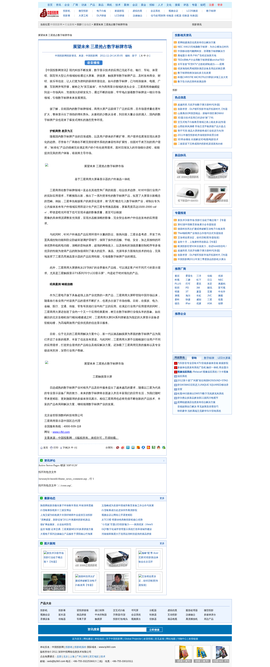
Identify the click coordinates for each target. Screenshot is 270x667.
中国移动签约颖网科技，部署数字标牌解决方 (201, 51)
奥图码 (221, 283)
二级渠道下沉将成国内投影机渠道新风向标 (200, 143)
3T (187, 291)
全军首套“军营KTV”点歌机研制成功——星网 (201, 64)
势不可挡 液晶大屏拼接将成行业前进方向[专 (201, 130)
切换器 (153, 619)
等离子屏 (81, 619)
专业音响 (191, 363)
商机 (109, 4)
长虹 (198, 295)
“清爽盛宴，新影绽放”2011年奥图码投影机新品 (65, 519)
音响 (194, 357)
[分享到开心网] (148, 448)
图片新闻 (49, 543)
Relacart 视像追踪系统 (205, 371)
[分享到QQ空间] (133, 448)
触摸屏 (98, 619)
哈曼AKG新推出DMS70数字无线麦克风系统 (200, 393)
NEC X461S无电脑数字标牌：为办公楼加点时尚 (203, 46)
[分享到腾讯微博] (127, 448)
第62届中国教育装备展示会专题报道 (197, 224)
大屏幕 (95, 179)
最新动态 (49, 498)
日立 (209, 279)
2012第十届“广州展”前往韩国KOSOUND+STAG (202, 380)
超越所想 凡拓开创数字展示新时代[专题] (199, 104)
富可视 (221, 287)
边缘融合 (137, 15)
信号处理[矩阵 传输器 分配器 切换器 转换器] (174, 15)
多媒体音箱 (212, 363)
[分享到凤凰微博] (117, 448)
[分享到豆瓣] (153, 448)
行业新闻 (69, 24)
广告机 (202, 367)
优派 (220, 275)
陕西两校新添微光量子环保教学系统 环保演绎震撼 (66, 505)
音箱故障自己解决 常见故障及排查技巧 (197, 406)
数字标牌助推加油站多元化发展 (194, 72)
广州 (78, 656)
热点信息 (180, 97)
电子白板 (101, 10)
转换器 (153, 614)
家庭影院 (119, 10)
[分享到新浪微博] (122, 448)
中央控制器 (101, 614)
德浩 (177, 303)
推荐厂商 (180, 268)
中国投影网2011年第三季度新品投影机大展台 (202, 259)
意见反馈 (159, 638)
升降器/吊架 (119, 614)
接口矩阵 (99, 610)
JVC (209, 295)
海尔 (188, 295)
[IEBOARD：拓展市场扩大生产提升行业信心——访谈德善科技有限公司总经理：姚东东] (117, 592)
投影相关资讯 (183, 35)
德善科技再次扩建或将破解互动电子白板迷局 (201, 228)
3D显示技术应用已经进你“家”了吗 (195, 117)
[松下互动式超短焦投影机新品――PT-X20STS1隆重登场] (187, 203)
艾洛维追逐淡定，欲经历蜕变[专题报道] (198, 237)
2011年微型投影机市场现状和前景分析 (198, 135)
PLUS (178, 283)
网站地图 (171, 638)
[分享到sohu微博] (138, 448)
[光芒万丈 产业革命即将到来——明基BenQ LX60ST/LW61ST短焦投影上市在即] (117, 568)
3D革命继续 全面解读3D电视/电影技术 (198, 139)
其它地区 (94, 656)
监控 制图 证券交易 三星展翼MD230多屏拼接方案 (66, 529)
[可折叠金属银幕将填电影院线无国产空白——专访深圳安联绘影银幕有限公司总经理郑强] (54, 592)
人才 (160, 4)
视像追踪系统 (184, 371)
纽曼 (220, 299)
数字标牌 (211, 10)
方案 (91, 333)
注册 (211, 4)
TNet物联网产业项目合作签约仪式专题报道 (200, 233)
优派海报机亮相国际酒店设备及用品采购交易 (201, 68)
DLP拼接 (101, 15)
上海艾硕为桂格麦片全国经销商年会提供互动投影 (66, 515)
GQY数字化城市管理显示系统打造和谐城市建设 (127, 529)
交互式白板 (119, 610)
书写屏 (134, 610)
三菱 (188, 279)
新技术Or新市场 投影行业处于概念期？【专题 (202, 220)
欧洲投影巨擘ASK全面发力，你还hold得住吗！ (203, 246)
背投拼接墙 (83, 610)
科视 (177, 279)
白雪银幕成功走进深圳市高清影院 (119, 510)
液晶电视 (172, 619)
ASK (209, 303)
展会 (143, 4)
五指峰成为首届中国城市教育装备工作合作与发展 (128, 505)
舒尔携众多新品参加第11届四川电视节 (197, 397)
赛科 (177, 299)
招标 (152, 4)
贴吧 (203, 4)
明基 (177, 291)
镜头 (125, 619)
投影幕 (66, 15)
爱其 (198, 283)
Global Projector (133, 638)
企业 (67, 4)
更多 (162, 498)
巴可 (188, 283)
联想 (177, 287)
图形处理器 (192, 610)
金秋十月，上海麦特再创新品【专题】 (198, 241)
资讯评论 (49, 460)
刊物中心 (182, 638)
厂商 (75, 4)
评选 (186, 4)
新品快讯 (180, 155)
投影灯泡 (118, 619)
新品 (101, 4)
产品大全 (45, 603)
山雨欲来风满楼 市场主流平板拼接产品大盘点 (202, 126)
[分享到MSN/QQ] (158, 448)
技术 (118, 4)
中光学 (221, 291)
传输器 (62, 619)
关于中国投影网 (114, 638)
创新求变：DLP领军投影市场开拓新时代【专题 (203, 109)
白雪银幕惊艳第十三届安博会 (55, 510)
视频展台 (136, 619)
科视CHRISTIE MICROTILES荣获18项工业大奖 (203, 77)
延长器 (62, 614)
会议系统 (155, 10)
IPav (188, 303)
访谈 (84, 4)
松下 (198, 279)
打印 (56, 447)
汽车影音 (182, 363)
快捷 (188, 299)
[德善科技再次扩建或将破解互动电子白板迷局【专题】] (86, 589)
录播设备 (45, 619)
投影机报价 (80, 647)
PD (187, 287)
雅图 (220, 295)
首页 (50, 4)
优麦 (198, 303)
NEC (220, 279)
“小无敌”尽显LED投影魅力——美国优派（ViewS (127, 524)
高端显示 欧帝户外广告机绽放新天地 (197, 55)
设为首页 (77, 638)
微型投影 (83, 10)
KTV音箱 (201, 363)
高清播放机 (192, 619)
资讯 (58, 4)
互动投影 (172, 614)
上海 (72, 656)
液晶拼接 (81, 614)
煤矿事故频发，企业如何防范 (55, 524)
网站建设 (88, 638)
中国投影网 (56, 24)
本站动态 (99, 638)
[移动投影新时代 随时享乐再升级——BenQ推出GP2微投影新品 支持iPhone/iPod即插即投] (217, 203)
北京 (65, 656)
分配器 (153, 610)
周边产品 (208, 619)
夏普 (198, 291)
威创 (198, 299)
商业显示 (223, 367)
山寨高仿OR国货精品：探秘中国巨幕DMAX (201, 113)
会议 (135, 4)
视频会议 (173, 10)
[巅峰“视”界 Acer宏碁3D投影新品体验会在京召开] (149, 566)
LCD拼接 (119, 15)
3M (198, 287)
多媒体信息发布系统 (188, 367)
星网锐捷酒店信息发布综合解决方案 (197, 42)
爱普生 (189, 275)
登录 (220, 4)
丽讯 (209, 287)
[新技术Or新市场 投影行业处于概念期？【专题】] (54, 566)
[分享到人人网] (143, 448)
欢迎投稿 (148, 638)
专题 (194, 4)
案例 (126, 4)
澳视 (177, 295)
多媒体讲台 (210, 614)
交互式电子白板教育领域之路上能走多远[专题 (202, 122)
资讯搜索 (94, 629)
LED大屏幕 (224, 357)
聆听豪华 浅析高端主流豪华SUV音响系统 (199, 411)
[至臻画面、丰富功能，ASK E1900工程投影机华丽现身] (86, 568)
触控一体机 (212, 367)
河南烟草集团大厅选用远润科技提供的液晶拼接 (126, 534)
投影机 (66, 10)
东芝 (209, 283)
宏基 (209, 291)
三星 (209, 299)
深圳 (85, 656)
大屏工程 (83, 15)
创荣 (220, 303)
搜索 (177, 4)
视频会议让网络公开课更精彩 (117, 515)
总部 (59, 656)
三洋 (198, 275)
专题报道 (180, 212)
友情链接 (193, 638)
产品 (92, 4)
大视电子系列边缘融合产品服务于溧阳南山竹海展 (66, 534)
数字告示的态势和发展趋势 (192, 81)
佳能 (209, 275)
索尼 (177, 275)
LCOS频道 (192, 10)
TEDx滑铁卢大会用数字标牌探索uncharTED (201, 59)
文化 (169, 4)
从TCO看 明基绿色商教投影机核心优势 (122, 519)
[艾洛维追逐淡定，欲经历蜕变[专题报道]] (149, 589)
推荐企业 (180, 313)
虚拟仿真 (137, 10)
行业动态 (86, 24)
